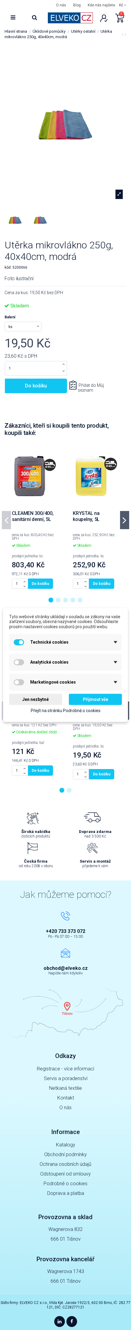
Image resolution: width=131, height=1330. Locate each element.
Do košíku (36, 386)
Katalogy (65, 1145)
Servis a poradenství (65, 1078)
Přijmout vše (95, 699)
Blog (77, 5)
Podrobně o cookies (65, 1183)
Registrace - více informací (65, 1069)
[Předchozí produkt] (123, 34)
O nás (61, 5)
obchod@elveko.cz (66, 968)
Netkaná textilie (65, 1088)
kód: (8, 267)
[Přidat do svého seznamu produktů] (56, 452)
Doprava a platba (65, 1193)
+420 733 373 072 (65, 931)
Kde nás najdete (101, 5)
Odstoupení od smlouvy (65, 1174)
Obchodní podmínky (65, 1154)
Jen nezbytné (35, 699)
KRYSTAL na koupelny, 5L (86, 516)
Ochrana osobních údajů (65, 1164)
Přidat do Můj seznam (91, 388)
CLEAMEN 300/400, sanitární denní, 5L (33, 516)
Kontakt (65, 1098)
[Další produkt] (125, 34)
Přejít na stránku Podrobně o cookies (66, 710)
